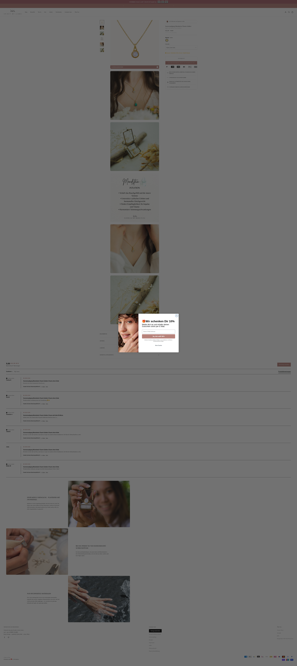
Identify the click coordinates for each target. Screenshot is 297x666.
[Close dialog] (176, 315)
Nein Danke (158, 345)
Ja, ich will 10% (159, 336)
